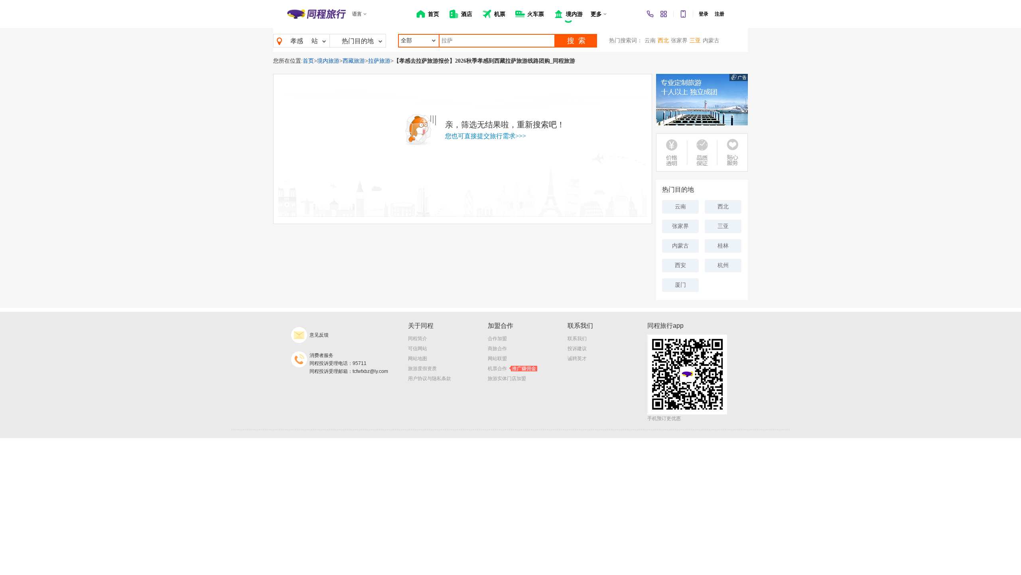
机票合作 (512, 368)
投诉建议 (577, 348)
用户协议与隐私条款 (429, 378)
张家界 (679, 41)
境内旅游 (328, 61)
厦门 (680, 285)
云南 (650, 41)
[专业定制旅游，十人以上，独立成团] (702, 99)
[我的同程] (664, 14)
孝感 (296, 41)
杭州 (723, 265)
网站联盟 (497, 358)
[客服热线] (650, 14)
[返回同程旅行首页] (316, 14)
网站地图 (417, 358)
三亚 (695, 41)
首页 (308, 61)
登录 (703, 14)
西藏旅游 (354, 61)
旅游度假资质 (422, 368)
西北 (663, 41)
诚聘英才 (577, 358)
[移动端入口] (683, 14)
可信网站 (417, 348)
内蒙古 (711, 41)
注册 (719, 14)
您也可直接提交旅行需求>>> (485, 136)
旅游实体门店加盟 (507, 378)
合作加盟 (497, 338)
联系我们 (577, 338)
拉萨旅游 (379, 61)
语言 (357, 14)
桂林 (723, 246)
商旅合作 (497, 348)
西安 (680, 265)
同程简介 (417, 338)
